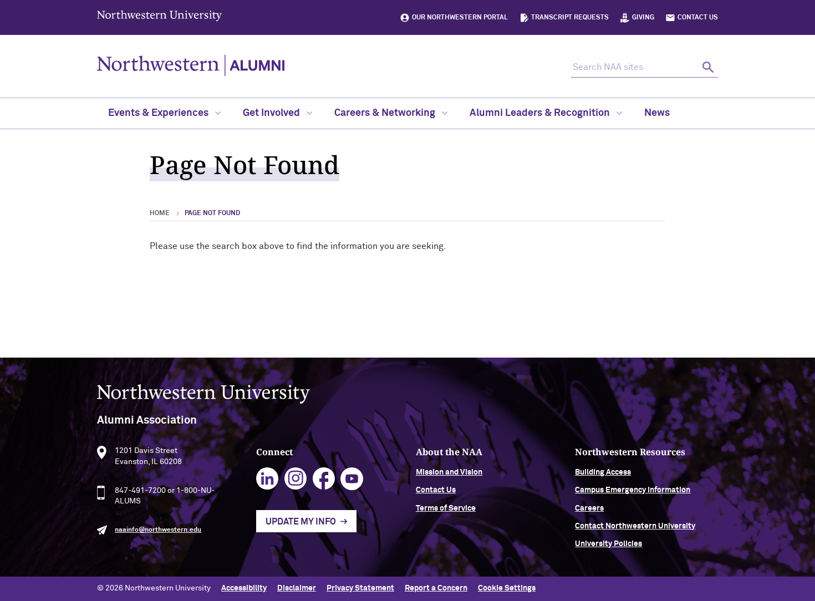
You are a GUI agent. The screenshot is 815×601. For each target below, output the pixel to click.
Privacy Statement (360, 588)
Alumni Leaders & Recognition (541, 113)
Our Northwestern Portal (460, 17)
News (657, 113)
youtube (351, 478)
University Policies (608, 544)
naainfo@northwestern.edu (158, 530)
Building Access (603, 472)
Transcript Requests (570, 17)
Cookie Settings (507, 588)
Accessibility (244, 588)
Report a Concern (436, 588)
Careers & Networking (385, 113)
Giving (643, 17)
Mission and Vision (449, 472)
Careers (589, 508)
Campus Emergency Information (632, 490)
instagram (295, 478)
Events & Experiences (159, 113)
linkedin (267, 478)
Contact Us (698, 17)
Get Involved (272, 113)
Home (160, 213)
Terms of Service (446, 508)
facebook (324, 478)
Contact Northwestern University (635, 526)
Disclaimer (296, 588)
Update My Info (301, 521)
